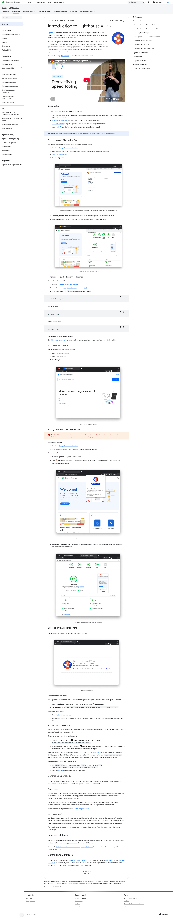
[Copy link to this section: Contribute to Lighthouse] (74, 855)
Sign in (169, 2)
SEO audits (73, 11)
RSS (125, 907)
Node (85, 288)
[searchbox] (12, 17)
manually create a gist (97, 752)
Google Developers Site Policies (80, 883)
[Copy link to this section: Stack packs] (60, 789)
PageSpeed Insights (62, 353)
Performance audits (29, 11)
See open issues (30, 901)
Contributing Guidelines (81, 809)
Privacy (34, 914)
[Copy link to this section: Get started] (61, 106)
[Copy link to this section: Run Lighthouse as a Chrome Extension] (82, 430)
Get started (16, 11)
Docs (29, 2)
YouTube (126, 901)
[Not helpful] (123, 20)
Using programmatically (58, 340)
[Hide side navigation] (22, 915)
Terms (28, 914)
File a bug (29, 898)
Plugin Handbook (102, 827)
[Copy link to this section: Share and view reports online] (79, 628)
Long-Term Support (70, 288)
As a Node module (58, 124)
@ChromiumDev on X (130, 898)
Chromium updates (80, 898)
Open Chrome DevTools (59, 154)
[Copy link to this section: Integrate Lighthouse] (70, 835)
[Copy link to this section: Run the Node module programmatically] (76, 336)
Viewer (60, 771)
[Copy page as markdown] (107, 26)
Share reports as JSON (58, 757)
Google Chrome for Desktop (68, 148)
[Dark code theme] (120, 296)
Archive (77, 904)
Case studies (41, 2)
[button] (12, 38)
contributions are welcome (77, 860)
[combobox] (136, 2)
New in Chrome (59, 2)
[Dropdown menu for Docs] (33, 2)
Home (49, 20)
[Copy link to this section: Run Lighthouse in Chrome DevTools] (80, 140)
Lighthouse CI (64, 56)
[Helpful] (121, 20)
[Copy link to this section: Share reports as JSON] (69, 696)
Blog (49, 2)
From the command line (59, 120)
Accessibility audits (44, 11)
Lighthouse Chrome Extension (68, 449)
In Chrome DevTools (58, 115)
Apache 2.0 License (55, 883)
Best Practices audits (60, 11)
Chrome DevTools (90, 435)
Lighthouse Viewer (59, 633)
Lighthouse (14, 8)
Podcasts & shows (80, 907)
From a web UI (56, 127)
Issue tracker (109, 860)
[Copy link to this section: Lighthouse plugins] (65, 814)
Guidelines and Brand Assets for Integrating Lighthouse (74, 847)
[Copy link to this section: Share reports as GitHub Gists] (75, 726)
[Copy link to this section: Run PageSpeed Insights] (70, 345)
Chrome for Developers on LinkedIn (134, 904)
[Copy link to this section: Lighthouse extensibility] (73, 776)
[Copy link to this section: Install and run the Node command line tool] (85, 277)
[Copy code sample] (123, 296)
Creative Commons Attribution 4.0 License (96, 881)
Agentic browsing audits (87, 11)
